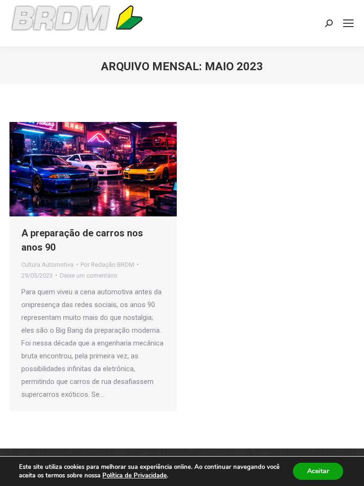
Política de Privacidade (134, 475)
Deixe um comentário (89, 275)
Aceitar (318, 471)
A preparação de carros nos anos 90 (82, 240)
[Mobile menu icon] (348, 23)
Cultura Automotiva (47, 264)
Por (107, 264)
